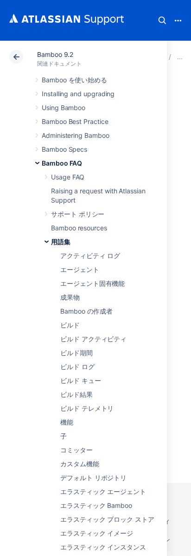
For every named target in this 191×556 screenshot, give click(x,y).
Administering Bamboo (75, 135)
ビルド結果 (76, 394)
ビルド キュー (80, 380)
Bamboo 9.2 (55, 54)
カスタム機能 (79, 464)
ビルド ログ (77, 367)
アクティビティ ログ (90, 255)
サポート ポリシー (77, 214)
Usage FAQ (67, 177)
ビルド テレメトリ (87, 408)
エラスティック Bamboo (96, 505)
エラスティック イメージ (96, 533)
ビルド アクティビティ (93, 339)
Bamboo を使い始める (74, 80)
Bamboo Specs (64, 149)
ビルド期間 (76, 353)
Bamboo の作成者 (86, 311)
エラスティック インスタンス (103, 547)
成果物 (70, 297)
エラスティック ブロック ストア (107, 519)
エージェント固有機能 (92, 283)
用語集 (60, 242)
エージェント (79, 269)
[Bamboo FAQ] (180, 57)
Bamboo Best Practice (75, 121)
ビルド (70, 325)
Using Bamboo (63, 107)
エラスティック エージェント (103, 491)
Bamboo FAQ (62, 163)
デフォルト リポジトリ (93, 478)
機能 (66, 422)
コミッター (76, 450)
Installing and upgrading (78, 94)
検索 (162, 20)
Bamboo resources (79, 228)
